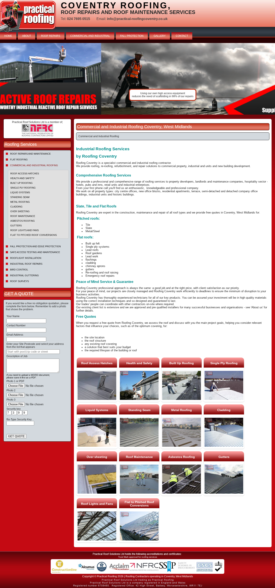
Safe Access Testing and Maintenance (35, 252)
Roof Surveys (19, 281)
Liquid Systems (20, 192)
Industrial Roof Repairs (26, 264)
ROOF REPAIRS (50, 35)
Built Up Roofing (21, 183)
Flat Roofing (19, 159)
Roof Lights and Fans (24, 230)
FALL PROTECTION (132, 35)
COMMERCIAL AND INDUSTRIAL (90, 35)
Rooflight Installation (25, 258)
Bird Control (19, 269)
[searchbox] (33, 351)
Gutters (16, 225)
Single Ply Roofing (23, 187)
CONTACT (182, 35)
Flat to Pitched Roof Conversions (33, 235)
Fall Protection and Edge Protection (35, 246)
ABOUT (26, 35)
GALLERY (160, 35)
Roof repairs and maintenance (30, 153)
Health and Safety (22, 178)
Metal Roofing (20, 202)
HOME (8, 35)
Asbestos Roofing (22, 221)
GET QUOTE (16, 436)
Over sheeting (20, 211)
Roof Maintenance (22, 216)
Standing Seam (19, 197)
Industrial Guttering (24, 275)
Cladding (16, 206)
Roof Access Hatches (24, 173)
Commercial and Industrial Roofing (34, 165)
